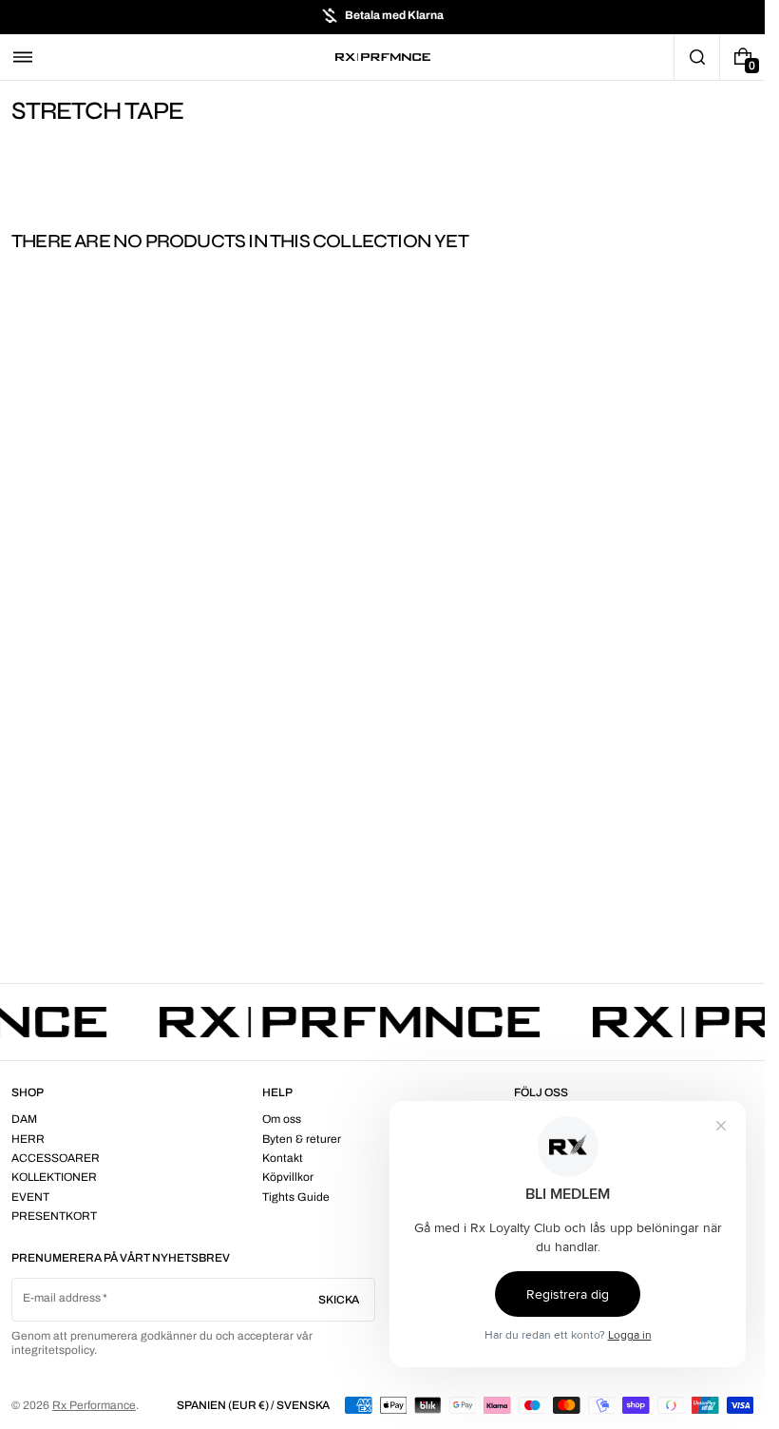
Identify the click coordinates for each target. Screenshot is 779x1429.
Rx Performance (94, 1405)
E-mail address (62, 1297)
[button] (23, 57)
